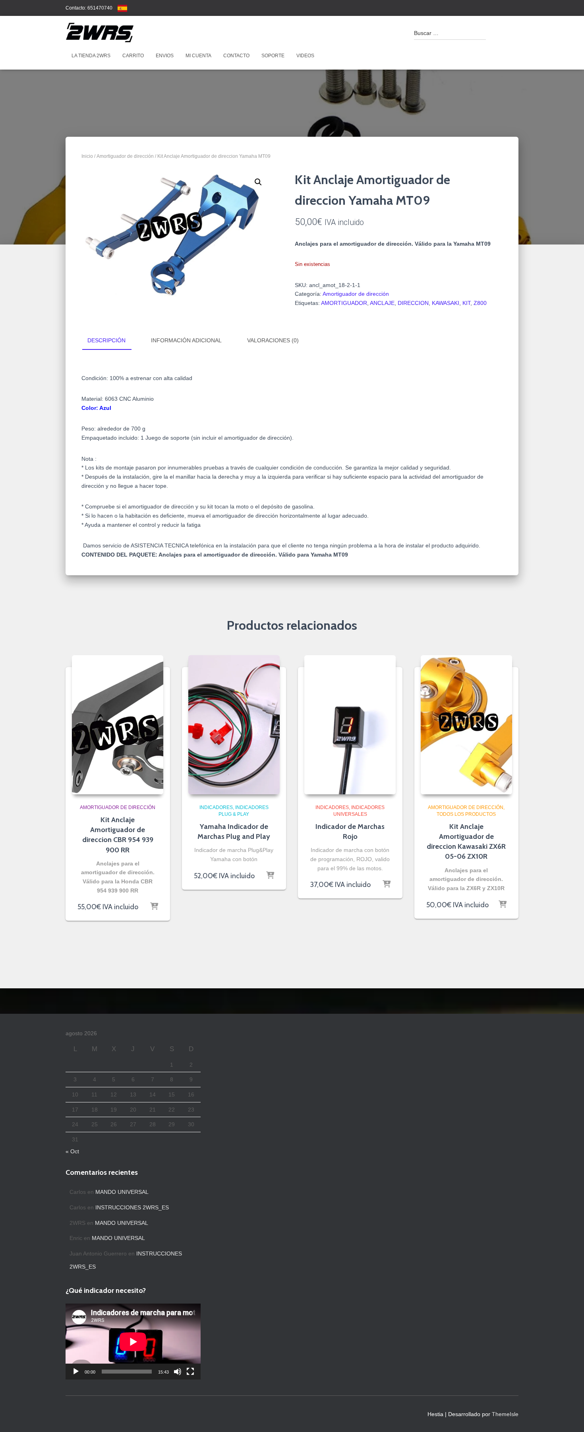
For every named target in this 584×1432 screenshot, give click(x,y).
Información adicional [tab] (186, 340)
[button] (258, 182)
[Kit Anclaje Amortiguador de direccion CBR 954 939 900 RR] (117, 724)
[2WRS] (100, 33)
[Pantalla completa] (190, 1372)
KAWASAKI (445, 303)
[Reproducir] (76, 1372)
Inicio (87, 156)
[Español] (122, 8)
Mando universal (122, 1192)
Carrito (133, 55)
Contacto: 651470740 (89, 8)
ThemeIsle (505, 1414)
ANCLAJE (382, 303)
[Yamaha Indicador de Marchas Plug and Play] (234, 724)
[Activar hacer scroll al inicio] (568, 1416)
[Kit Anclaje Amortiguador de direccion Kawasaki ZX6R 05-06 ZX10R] (466, 724)
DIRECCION (413, 303)
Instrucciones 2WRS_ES (132, 1207)
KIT (466, 303)
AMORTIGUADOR (344, 303)
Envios (165, 55)
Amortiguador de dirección (125, 156)
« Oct (72, 1151)
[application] (133, 1342)
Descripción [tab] (106, 340)
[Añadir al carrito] (270, 876)
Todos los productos (466, 814)
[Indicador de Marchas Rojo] (350, 724)
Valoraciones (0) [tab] (273, 340)
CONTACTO (236, 55)
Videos (305, 55)
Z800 (480, 303)
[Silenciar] (178, 1372)
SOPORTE (272, 55)
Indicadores (216, 807)
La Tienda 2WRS (91, 55)
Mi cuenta (198, 55)
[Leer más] (154, 907)
